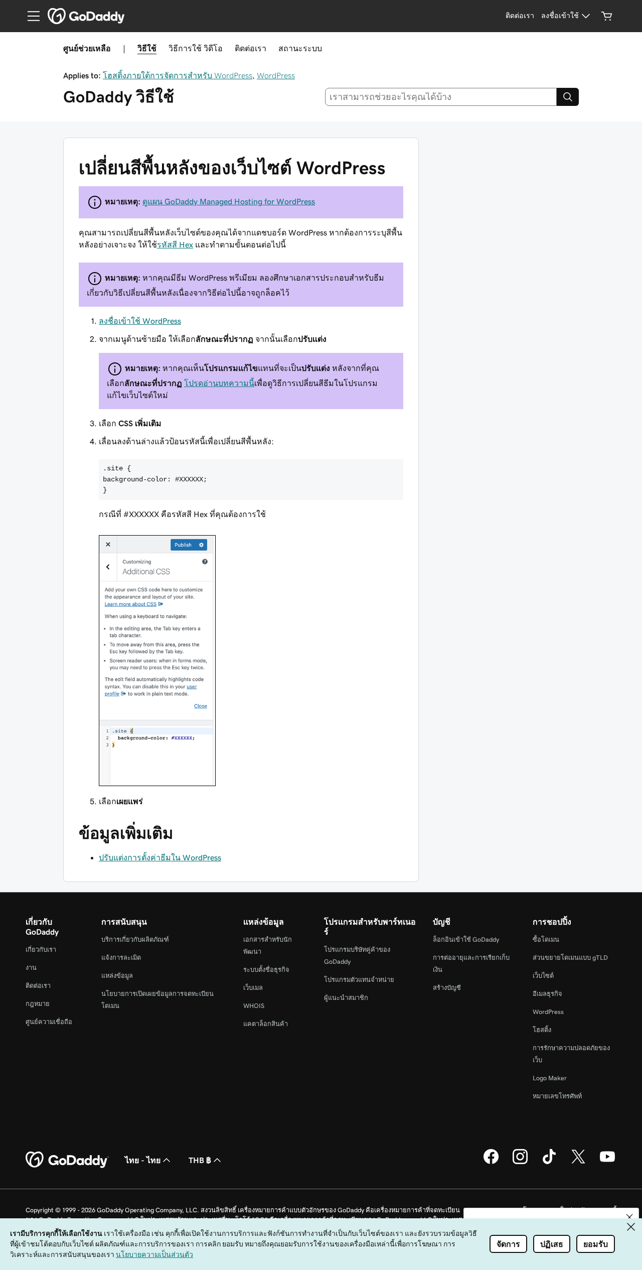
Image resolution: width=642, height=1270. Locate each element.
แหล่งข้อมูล (117, 975)
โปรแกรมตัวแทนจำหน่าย (359, 979)
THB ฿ (200, 1160)
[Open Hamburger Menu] (30, 16)
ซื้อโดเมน (546, 939)
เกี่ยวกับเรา (41, 949)
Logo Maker (550, 1078)
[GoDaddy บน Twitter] (578, 1163)
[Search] (568, 97)
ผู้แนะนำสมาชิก (346, 997)
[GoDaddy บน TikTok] (549, 1163)
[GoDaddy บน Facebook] (491, 1163)
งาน (31, 967)
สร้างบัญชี (447, 987)
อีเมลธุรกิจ (547, 993)
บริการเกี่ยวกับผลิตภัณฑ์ (135, 939)
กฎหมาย (38, 1003)
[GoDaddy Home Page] (67, 1160)
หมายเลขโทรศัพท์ (557, 1096)
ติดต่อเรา (250, 48)
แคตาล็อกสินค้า (265, 1024)
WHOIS (253, 1005)
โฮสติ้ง (542, 1030)
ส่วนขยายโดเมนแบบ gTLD (570, 957)
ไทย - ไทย (142, 1160)
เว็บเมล (253, 987)
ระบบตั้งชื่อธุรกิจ (266, 969)
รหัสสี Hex (175, 244)
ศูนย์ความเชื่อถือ (49, 1022)
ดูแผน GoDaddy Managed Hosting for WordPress (228, 201)
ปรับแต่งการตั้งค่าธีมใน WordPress (160, 857)
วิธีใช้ (146, 48)
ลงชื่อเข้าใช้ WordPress (140, 321)
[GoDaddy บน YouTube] (607, 1163)
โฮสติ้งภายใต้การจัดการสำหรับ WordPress (177, 75)
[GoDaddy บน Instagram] (520, 1163)
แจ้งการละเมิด (121, 957)
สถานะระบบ (300, 48)
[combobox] (441, 96)
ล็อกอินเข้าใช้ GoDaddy (466, 939)
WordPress (276, 75)
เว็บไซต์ (543, 975)
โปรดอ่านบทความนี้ (219, 383)
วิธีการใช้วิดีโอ (196, 48)
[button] (629, 1217)
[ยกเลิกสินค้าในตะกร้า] (607, 16)
